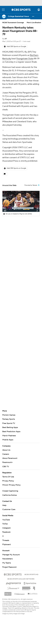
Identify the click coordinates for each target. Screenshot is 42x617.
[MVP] (7, 593)
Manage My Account (11, 554)
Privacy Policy (8, 481)
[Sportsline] (30, 583)
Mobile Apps (7, 440)
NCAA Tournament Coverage (13, 23)
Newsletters (7, 559)
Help (4, 505)
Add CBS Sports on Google (16, 46)
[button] (3, 9)
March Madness (9, 435)
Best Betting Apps (10, 427)
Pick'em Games (8, 415)
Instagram (6, 528)
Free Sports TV (8, 423)
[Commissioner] (28, 587)
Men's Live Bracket (34, 23)
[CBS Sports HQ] (31, 574)
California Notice (9, 495)
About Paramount (9, 458)
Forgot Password (9, 567)
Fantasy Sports (8, 419)
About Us (6, 450)
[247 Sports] (13, 583)
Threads (5, 540)
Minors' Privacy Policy (11, 485)
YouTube (6, 520)
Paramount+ (7, 462)
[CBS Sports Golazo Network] (21, 579)
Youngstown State (24, 58)
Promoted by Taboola (30, 185)
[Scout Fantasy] (19, 594)
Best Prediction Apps (11, 431)
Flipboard (6, 544)
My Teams (6, 563)
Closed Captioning (10, 491)
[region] (21, 201)
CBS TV (5, 466)
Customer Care (8, 509)
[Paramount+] (13, 588)
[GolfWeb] (33, 594)
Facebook (6, 532)
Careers (5, 454)
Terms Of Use (8, 477)
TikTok (5, 524)
